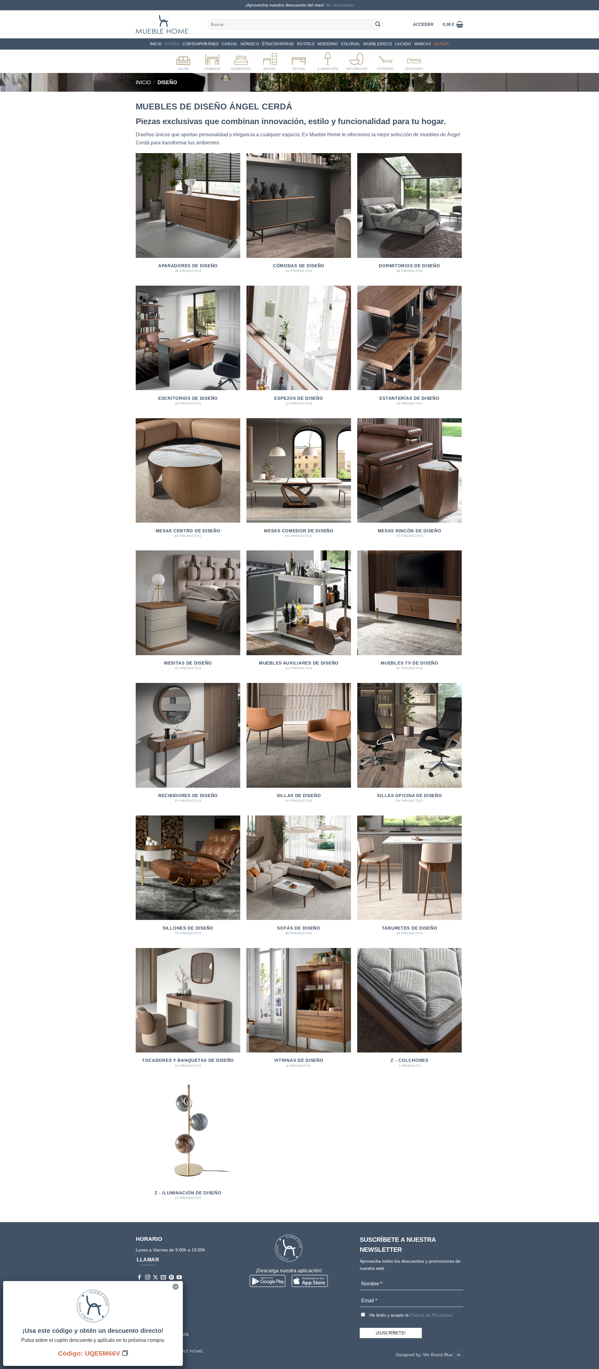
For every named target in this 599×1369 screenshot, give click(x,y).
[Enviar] (378, 24)
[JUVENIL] (270, 60)
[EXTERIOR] (385, 60)
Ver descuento (339, 4)
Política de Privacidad (431, 1315)
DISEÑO (172, 44)
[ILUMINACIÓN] (327, 60)
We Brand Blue (438, 1354)
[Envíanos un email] (163, 1278)
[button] (453, 24)
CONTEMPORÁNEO (200, 44)
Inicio (156, 44)
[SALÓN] (183, 60)
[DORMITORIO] (241, 60)
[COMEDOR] (212, 60)
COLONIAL (351, 44)
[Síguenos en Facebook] (139, 1278)
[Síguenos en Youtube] (179, 1278)
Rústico (305, 44)
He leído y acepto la (410, 1315)
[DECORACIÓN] (356, 60)
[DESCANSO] (414, 60)
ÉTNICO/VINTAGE (278, 44)
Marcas (422, 44)
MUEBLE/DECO (377, 44)
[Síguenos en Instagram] (147, 1278)
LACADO (403, 44)
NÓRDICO (250, 44)
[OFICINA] (298, 60)
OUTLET (441, 44)
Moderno (328, 44)
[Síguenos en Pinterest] (171, 1278)
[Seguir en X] (155, 1278)
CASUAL (229, 44)
